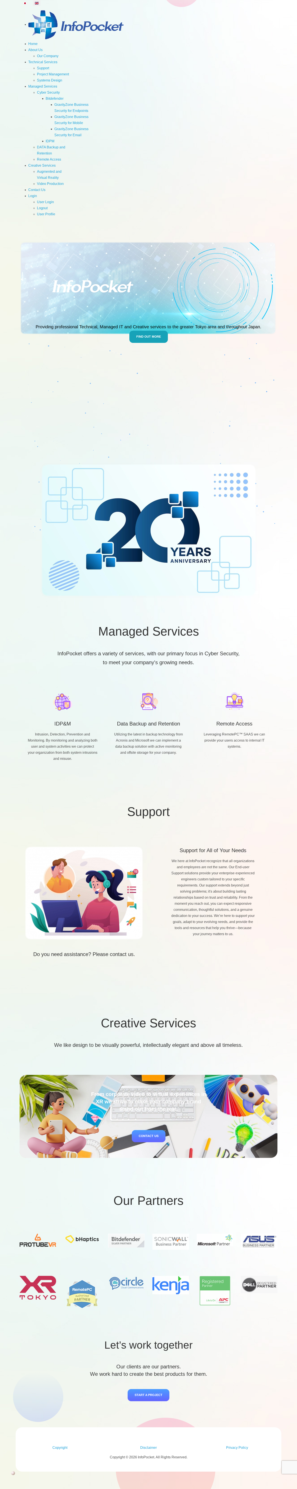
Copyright (59, 1447)
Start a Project (148, 1395)
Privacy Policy (237, 1447)
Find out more (148, 336)
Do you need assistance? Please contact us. (84, 954)
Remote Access (234, 724)
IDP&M (62, 724)
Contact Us (149, 1136)
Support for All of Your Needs (213, 850)
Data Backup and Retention (148, 724)
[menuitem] (76, 24)
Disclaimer (148, 1447)
